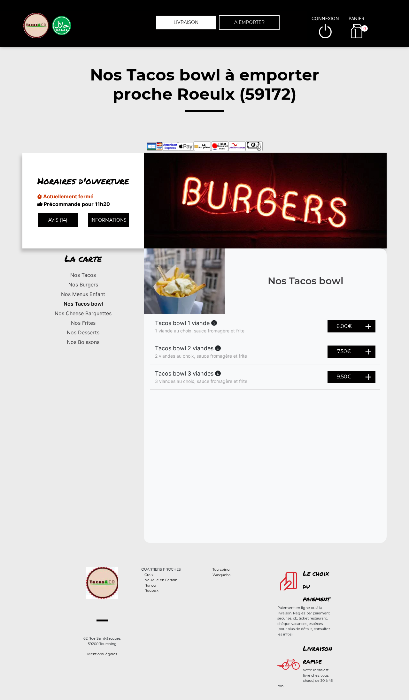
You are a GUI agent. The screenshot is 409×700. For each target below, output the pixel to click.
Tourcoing (221, 569)
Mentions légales (102, 654)
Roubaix (151, 590)
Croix (148, 575)
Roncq (150, 585)
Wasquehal (221, 575)
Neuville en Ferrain (160, 580)
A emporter (249, 22)
